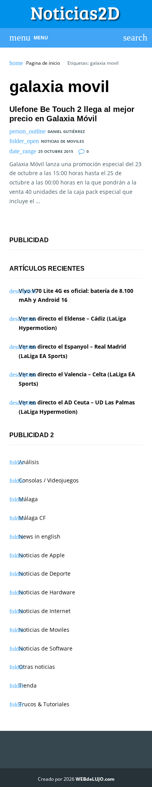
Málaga (28, 499)
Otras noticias (37, 666)
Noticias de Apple (42, 555)
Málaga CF (32, 517)
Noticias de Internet (45, 611)
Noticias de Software (45, 648)
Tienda (28, 685)
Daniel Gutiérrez (66, 131)
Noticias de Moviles (62, 141)
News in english (39, 536)
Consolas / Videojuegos (49, 480)
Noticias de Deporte (45, 573)
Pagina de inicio (43, 63)
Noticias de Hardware (47, 592)
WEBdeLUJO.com (95, 779)
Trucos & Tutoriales (44, 704)
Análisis (29, 462)
